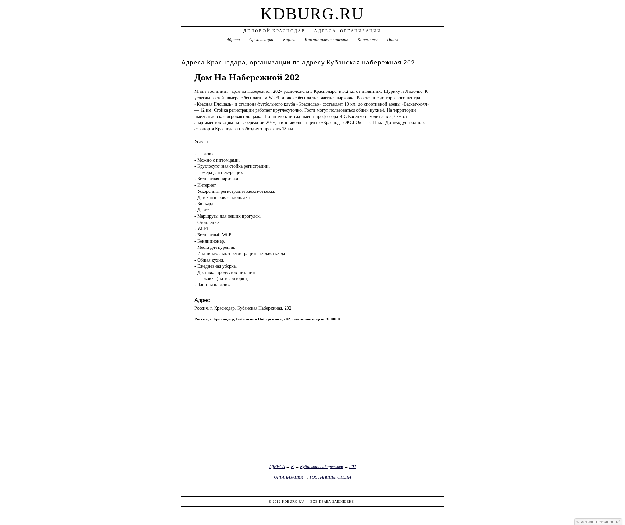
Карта (289, 39)
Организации (261, 39)
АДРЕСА (277, 466)
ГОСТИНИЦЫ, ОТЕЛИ (330, 477)
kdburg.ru (312, 14)
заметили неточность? (598, 521)
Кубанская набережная (321, 466)
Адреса (233, 39)
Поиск (392, 39)
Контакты (367, 39)
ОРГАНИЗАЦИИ (288, 477)
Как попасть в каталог (326, 39)
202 (352, 466)
